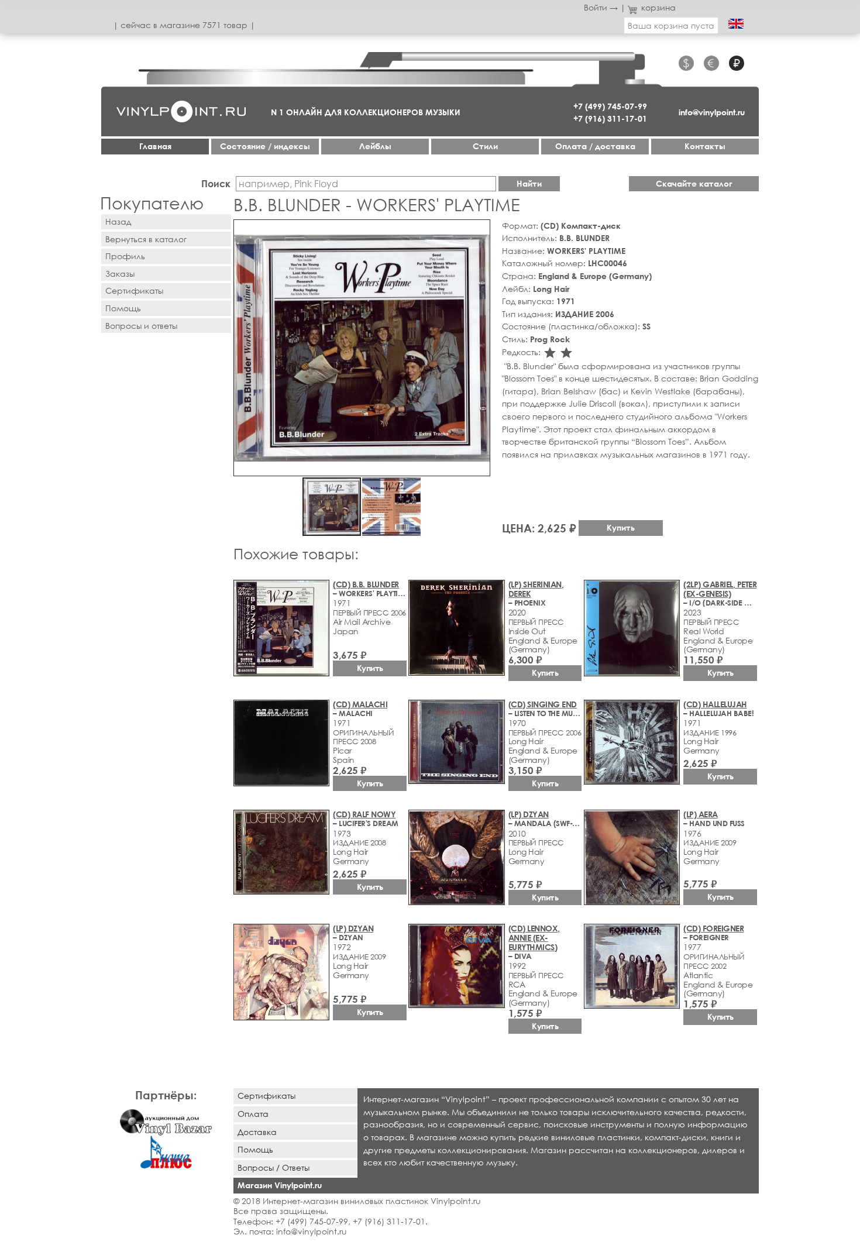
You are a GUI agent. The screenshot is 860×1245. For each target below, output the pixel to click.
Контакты (704, 146)
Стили (485, 146)
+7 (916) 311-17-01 (610, 118)
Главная (155, 146)
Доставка (257, 1132)
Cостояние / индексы (265, 146)
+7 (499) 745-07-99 (610, 106)
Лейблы (375, 146)
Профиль (125, 256)
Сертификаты (134, 290)
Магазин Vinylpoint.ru (280, 1185)
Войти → (601, 7)
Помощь (123, 308)
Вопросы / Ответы (273, 1167)
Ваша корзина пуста (671, 25)
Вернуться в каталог (146, 239)
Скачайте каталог (694, 183)
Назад (118, 221)
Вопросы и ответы (141, 326)
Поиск (216, 183)
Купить (621, 527)
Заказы (120, 273)
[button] (479, 230)
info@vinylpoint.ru (712, 112)
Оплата (253, 1114)
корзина (658, 7)
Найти (529, 183)
